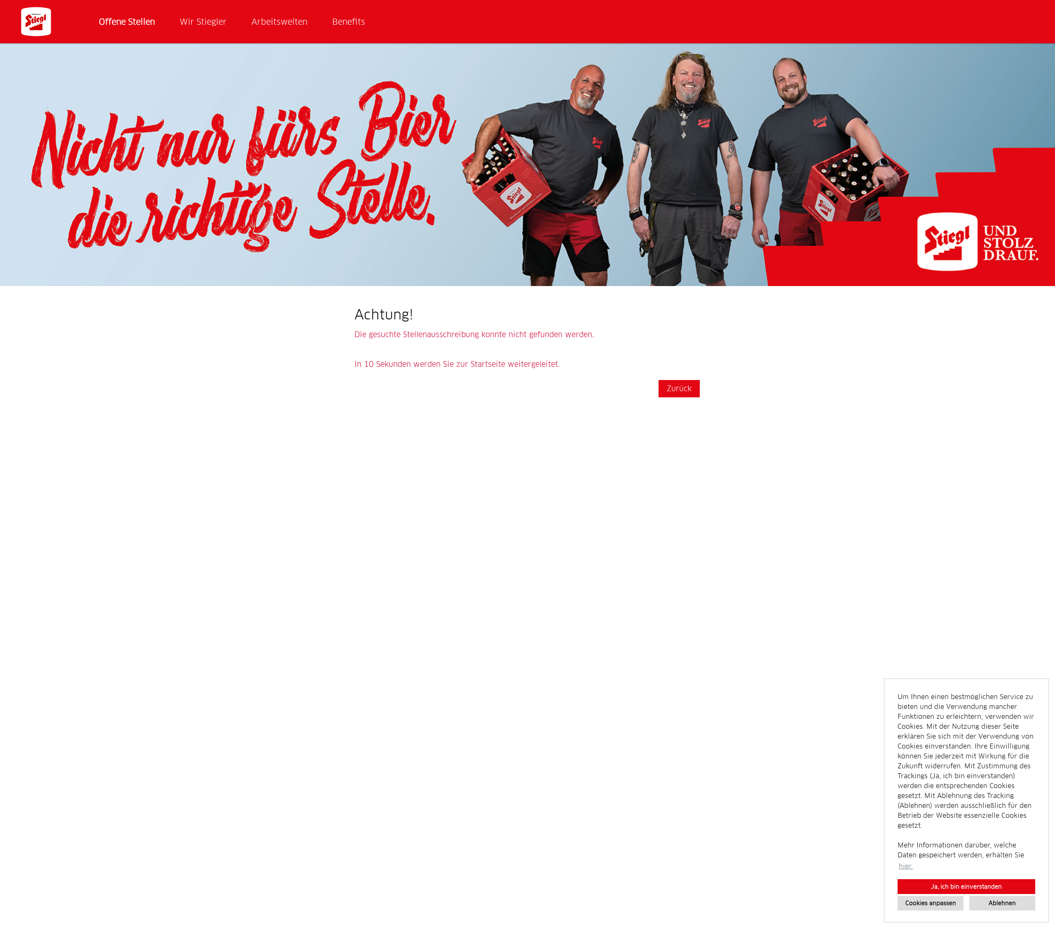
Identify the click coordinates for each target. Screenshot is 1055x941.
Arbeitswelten (279, 21)
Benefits (348, 21)
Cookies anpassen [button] (930, 903)
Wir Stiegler (203, 21)
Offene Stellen (127, 21)
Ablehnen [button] (1002, 903)
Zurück (679, 388)
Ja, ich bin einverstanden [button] (966, 886)
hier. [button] (906, 866)
